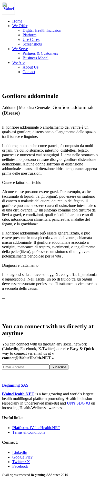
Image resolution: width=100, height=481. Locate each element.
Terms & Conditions (28, 432)
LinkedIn (19, 452)
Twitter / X (21, 462)
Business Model (35, 58)
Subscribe (59, 367)
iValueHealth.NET (18, 394)
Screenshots (32, 44)
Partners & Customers (40, 53)
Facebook (20, 466)
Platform (29, 35)
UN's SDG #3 (78, 403)
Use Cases (31, 39)
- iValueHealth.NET (36, 428)
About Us (30, 67)
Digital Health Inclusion (42, 30)
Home (17, 21)
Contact (29, 72)
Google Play (22, 457)
